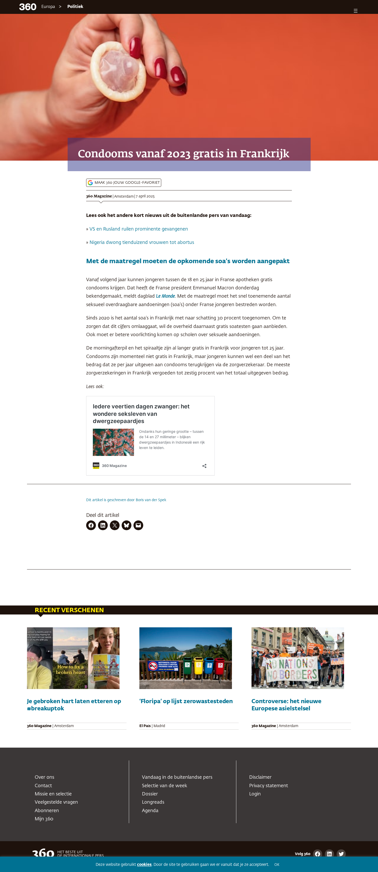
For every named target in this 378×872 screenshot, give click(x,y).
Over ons (44, 777)
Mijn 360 (44, 819)
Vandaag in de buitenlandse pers (177, 777)
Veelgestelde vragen (56, 802)
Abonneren (47, 811)
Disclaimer (260, 777)
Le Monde (165, 296)
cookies (144, 865)
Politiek (75, 7)
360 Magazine (99, 196)
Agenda (150, 811)
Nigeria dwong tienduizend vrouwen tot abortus (141, 242)
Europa (48, 7)
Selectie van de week (164, 786)
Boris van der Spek (151, 500)
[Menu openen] (356, 11)
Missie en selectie (53, 794)
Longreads (153, 802)
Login (255, 794)
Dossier (150, 794)
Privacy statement (268, 786)
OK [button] (276, 865)
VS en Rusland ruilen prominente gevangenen (138, 229)
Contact (43, 786)
